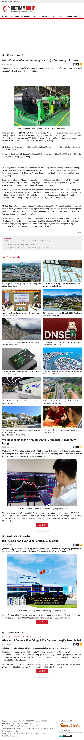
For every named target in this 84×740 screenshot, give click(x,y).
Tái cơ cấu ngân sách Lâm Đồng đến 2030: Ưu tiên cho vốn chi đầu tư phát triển (62, 314)
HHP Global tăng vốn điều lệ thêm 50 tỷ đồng (20, 244)
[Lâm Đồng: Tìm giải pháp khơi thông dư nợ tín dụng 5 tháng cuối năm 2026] (21, 300)
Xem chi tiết (42, 525)
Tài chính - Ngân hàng (10, 16)
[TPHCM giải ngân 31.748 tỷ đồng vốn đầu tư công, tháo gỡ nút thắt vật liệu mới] (21, 271)
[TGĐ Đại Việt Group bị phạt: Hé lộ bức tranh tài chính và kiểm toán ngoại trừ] (21, 388)
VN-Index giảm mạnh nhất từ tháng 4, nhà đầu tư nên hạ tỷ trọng (27, 241)
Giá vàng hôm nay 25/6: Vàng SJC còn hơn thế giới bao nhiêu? (27, 248)
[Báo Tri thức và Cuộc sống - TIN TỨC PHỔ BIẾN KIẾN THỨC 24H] (70, 725)
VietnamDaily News (15, 633)
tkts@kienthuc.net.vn (12, 736)
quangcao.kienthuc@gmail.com (72, 733)
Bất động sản (26, 16)
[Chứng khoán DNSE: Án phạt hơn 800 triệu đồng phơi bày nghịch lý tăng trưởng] (62, 329)
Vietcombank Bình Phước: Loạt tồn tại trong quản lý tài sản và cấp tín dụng (21, 373)
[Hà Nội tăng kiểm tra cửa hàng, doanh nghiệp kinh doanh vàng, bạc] (62, 417)
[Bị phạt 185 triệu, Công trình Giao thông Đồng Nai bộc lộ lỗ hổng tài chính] (21, 417)
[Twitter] (77, 64)
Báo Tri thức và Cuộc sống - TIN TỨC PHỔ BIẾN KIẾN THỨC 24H (18, 9)
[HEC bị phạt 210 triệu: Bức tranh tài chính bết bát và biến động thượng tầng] (21, 329)
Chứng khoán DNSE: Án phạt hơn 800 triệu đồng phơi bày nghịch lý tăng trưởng (62, 343)
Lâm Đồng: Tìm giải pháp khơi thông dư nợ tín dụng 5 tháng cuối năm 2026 (21, 314)
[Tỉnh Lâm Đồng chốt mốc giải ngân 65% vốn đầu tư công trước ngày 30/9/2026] (62, 388)
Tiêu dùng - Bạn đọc (72, 16)
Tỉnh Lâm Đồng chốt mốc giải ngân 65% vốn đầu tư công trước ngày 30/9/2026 (61, 402)
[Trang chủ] (3, 55)
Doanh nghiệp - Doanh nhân (43, 16)
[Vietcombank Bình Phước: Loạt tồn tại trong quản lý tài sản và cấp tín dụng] (21, 359)
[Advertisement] (42, 35)
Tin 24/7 (59, 16)
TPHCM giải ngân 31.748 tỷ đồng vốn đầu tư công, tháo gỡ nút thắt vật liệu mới (21, 285)
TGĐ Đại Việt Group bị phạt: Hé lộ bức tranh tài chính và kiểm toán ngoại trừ (21, 402)
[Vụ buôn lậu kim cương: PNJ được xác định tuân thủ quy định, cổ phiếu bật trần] (62, 271)
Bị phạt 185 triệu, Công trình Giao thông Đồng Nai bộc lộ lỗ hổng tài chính (21, 431)
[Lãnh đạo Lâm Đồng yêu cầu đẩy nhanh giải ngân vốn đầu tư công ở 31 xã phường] (62, 359)
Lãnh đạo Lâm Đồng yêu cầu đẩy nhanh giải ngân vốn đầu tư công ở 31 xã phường (62, 373)
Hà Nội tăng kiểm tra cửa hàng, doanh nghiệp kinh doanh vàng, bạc (60, 431)
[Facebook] (74, 64)
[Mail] (80, 64)
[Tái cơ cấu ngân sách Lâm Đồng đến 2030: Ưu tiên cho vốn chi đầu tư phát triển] (62, 300)
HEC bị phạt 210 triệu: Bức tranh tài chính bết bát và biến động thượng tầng (20, 343)
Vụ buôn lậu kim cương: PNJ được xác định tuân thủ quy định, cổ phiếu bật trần (61, 285)
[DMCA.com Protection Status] (65, 735)
